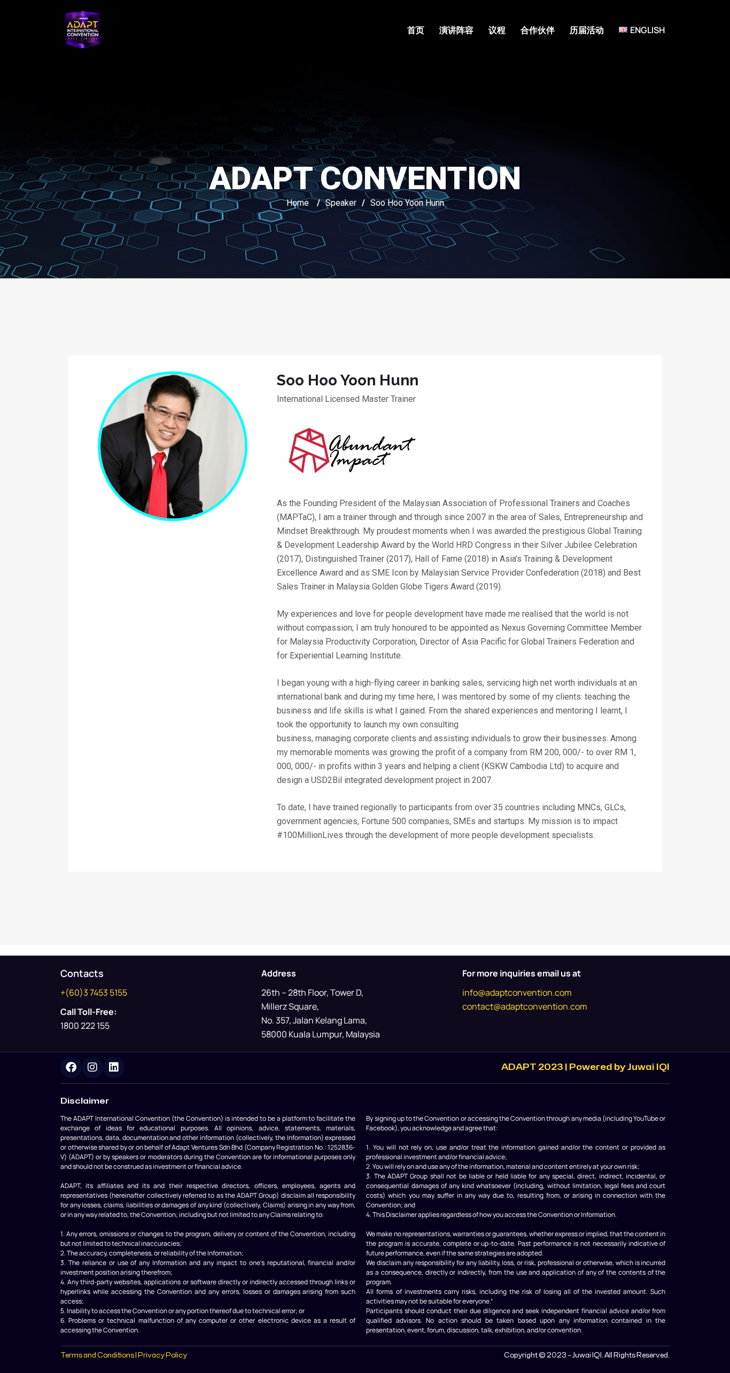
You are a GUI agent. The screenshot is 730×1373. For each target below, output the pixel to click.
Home (297, 203)
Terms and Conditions (97, 1355)
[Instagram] (92, 1067)
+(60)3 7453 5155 (93, 992)
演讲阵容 (456, 30)
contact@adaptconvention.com (524, 1006)
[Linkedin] (114, 1067)
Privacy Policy (162, 1355)
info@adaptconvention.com (517, 992)
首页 (415, 30)
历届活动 (587, 30)
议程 (497, 30)
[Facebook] (71, 1067)
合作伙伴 (538, 30)
